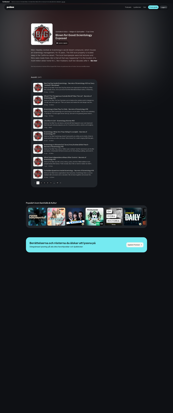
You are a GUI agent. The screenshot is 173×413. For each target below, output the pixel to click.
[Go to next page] (60, 182)
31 (57, 183)
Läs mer (63, 1)
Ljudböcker (137, 7)
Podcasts (128, 7)
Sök (144, 7)
